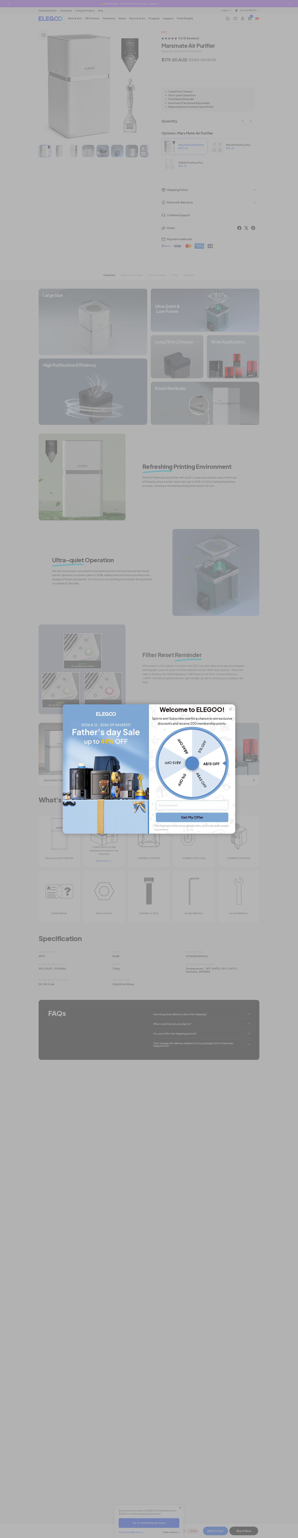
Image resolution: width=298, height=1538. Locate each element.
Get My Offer (192, 817)
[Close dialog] (230, 709)
